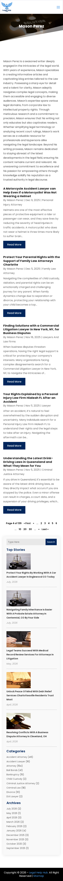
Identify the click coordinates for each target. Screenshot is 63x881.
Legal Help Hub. (38, 872)
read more (14, 244)
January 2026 (14, 830)
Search (51, 542)
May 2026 (11, 813)
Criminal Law (13, 787)
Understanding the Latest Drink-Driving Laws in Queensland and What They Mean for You (28, 462)
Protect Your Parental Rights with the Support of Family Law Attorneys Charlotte (31, 261)
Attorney (11, 765)
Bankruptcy (12, 774)
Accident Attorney (16, 757)
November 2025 (15, 839)
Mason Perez (15, 200)
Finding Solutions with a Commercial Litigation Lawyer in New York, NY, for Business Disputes (31, 329)
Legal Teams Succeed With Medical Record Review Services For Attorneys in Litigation (30, 654)
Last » (45, 529)
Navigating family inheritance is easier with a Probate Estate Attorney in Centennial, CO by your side (29, 613)
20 (24, 529)
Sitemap (38, 876)
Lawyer (46, 405)
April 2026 (11, 817)
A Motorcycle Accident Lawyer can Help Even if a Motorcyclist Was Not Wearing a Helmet (30, 192)
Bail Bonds (12, 770)
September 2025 (15, 848)
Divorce (10, 792)
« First (27, 523)
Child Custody (14, 778)
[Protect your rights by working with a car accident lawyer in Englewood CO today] (18, 561)
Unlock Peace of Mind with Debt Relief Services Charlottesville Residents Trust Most (30, 695)
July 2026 (11, 808)
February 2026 (14, 826)
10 (20, 529)
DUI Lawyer (12, 796)
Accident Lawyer (15, 761)
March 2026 (13, 822)
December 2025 (15, 835)
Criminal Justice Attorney (20, 783)
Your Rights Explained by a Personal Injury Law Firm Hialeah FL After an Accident (30, 398)
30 (30, 529)
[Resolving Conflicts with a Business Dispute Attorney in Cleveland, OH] (18, 721)
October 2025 (14, 843)
